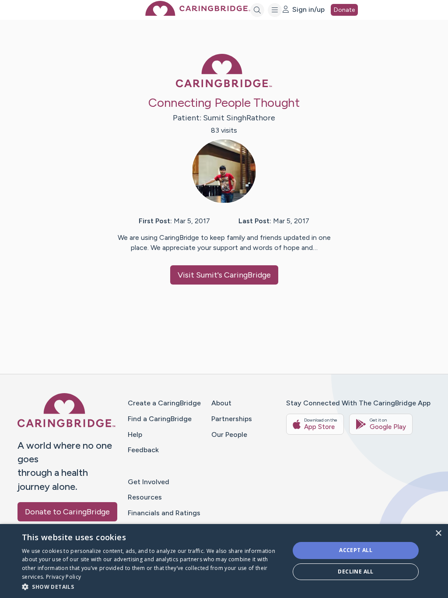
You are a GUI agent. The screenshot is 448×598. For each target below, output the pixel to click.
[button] (152, 586)
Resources (145, 497)
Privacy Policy (63, 576)
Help (135, 434)
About (221, 403)
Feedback (143, 450)
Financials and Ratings (164, 513)
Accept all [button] (355, 550)
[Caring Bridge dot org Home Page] (197, 13)
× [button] (438, 533)
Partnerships (231, 419)
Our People (229, 434)
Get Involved (148, 482)
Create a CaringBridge (164, 403)
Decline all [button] (355, 571)
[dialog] (224, 561)
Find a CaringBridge (160, 419)
